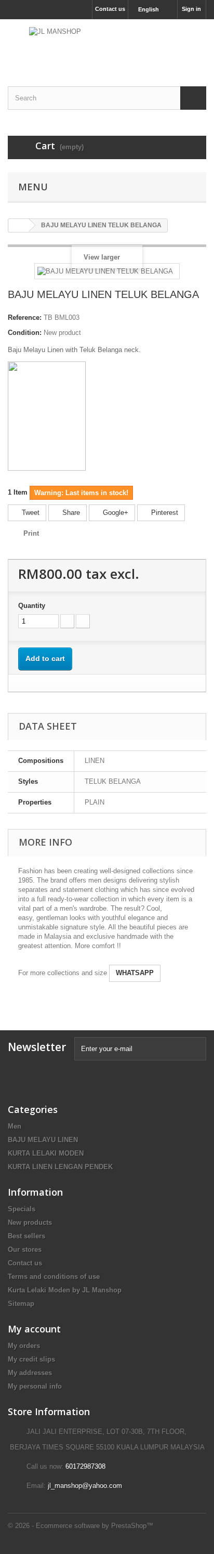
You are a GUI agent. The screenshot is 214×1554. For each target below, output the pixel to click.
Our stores (25, 1249)
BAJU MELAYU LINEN (43, 1140)
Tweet (29, 512)
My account (34, 1329)
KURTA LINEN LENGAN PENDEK (60, 1167)
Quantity (31, 606)
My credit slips (31, 1359)
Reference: (25, 317)
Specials (21, 1209)
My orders (24, 1346)
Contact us (110, 9)
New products (30, 1222)
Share (70, 512)
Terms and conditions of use (54, 1276)
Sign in (191, 9)
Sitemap (21, 1303)
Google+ (114, 512)
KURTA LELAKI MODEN (46, 1153)
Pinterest (163, 512)
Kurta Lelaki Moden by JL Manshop (65, 1290)
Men (14, 1126)
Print (31, 533)
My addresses (30, 1373)
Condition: (25, 332)
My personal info (35, 1386)
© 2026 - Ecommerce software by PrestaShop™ (80, 1526)
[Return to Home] (19, 225)
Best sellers (26, 1236)
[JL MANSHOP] (107, 43)
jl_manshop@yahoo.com (85, 1486)
